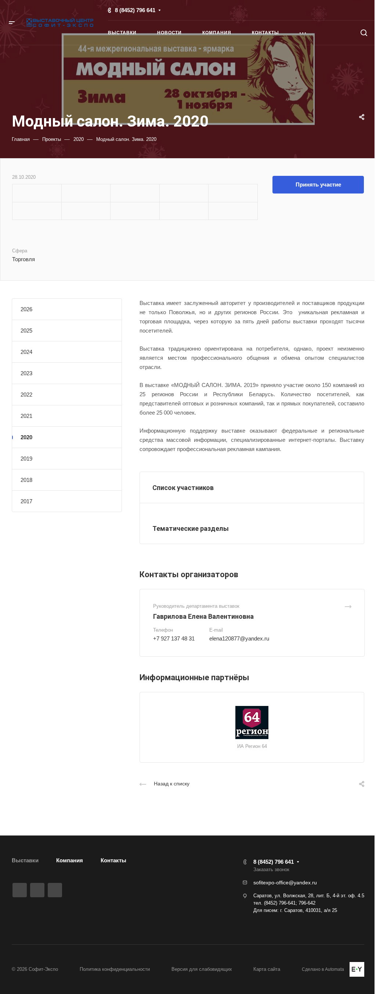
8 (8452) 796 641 (135, 10)
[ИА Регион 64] (251, 722)
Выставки (25, 860)
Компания (69, 860)
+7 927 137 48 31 (174, 638)
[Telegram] (37, 890)
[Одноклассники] (55, 890)
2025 (26, 330)
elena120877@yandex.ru (239, 638)
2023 (26, 373)
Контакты (113, 860)
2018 (26, 480)
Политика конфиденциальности (115, 969)
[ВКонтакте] (19, 890)
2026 (26, 309)
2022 (26, 394)
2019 (26, 458)
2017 (26, 501)
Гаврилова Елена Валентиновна (203, 616)
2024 (26, 352)
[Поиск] (363, 32)
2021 (26, 416)
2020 (26, 437)
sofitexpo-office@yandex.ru (285, 882)
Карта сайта (266, 969)
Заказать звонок (271, 869)
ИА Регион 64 (252, 746)
